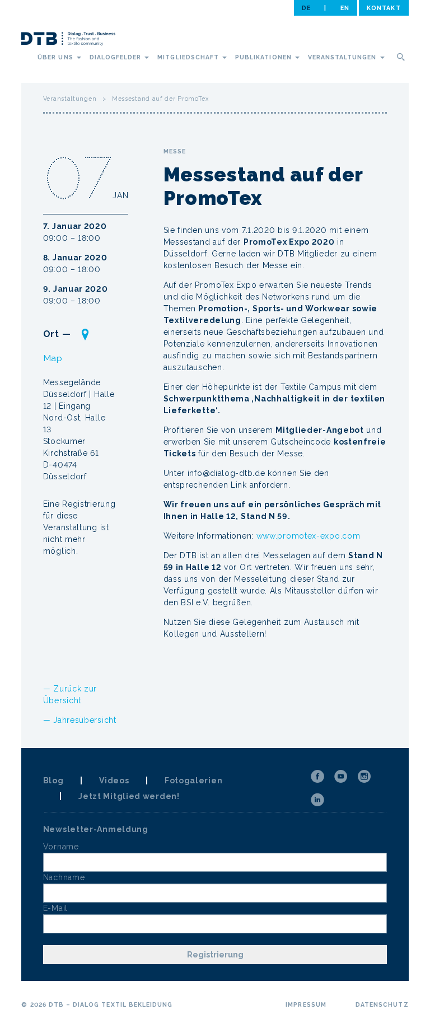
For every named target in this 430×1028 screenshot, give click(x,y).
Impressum (306, 1004)
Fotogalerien (193, 780)
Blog (53, 780)
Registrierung (215, 954)
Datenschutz (382, 1004)
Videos (114, 780)
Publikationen (264, 57)
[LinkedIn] (317, 800)
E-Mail (55, 908)
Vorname (61, 846)
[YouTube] (341, 776)
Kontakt (383, 7)
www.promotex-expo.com (308, 535)
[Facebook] (317, 776)
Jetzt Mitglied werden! (128, 796)
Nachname (64, 877)
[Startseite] (68, 40)
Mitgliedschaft (189, 57)
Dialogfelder (117, 57)
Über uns (56, 57)
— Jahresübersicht (79, 720)
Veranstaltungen (343, 57)
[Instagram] (364, 776)
